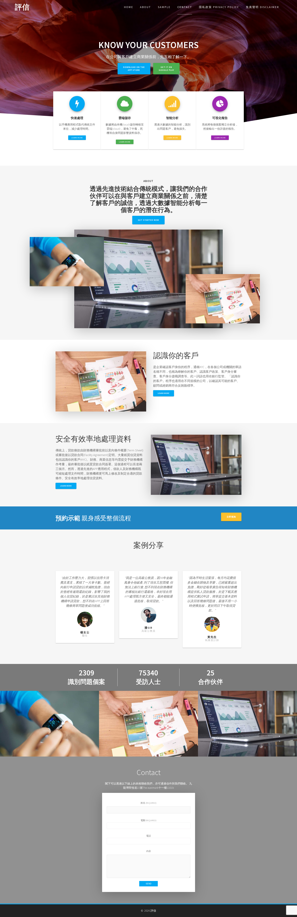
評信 (22, 7)
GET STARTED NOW (148, 220)
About (145, 7)
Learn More (66, 486)
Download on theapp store (134, 68)
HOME (128, 7)
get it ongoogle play (166, 68)
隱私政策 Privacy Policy (219, 7)
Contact (184, 7)
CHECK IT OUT (148, 726)
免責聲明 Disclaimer (262, 7)
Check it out (49, 726)
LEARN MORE (77, 137)
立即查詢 (231, 516)
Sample (164, 7)
